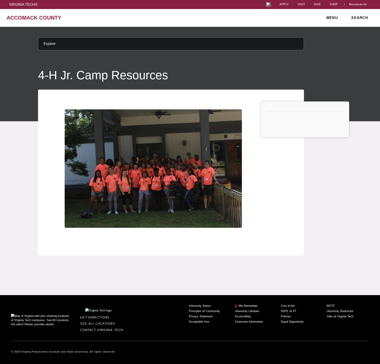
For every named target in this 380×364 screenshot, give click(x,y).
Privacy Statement (201, 316)
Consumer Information (249, 321)
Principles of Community (204, 311)
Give (317, 4)
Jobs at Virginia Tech (340, 316)
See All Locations (98, 323)
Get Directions (96, 317)
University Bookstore (340, 311)
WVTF (331, 305)
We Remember (248, 305)
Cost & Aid (287, 305)
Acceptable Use (199, 321)
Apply (284, 4)
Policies (286, 316)
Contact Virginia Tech (103, 330)
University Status (200, 305)
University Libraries (247, 311)
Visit (301, 4)
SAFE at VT (288, 311)
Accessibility (243, 316)
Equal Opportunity (292, 321)
